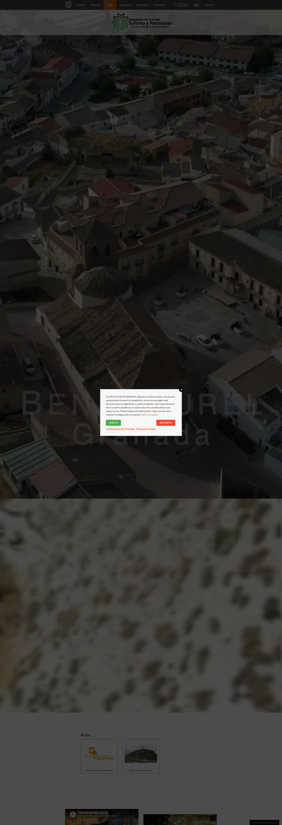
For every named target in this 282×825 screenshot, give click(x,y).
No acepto (166, 422)
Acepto (113, 422)
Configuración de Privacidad (120, 428)
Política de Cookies (146, 428)
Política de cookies (149, 414)
